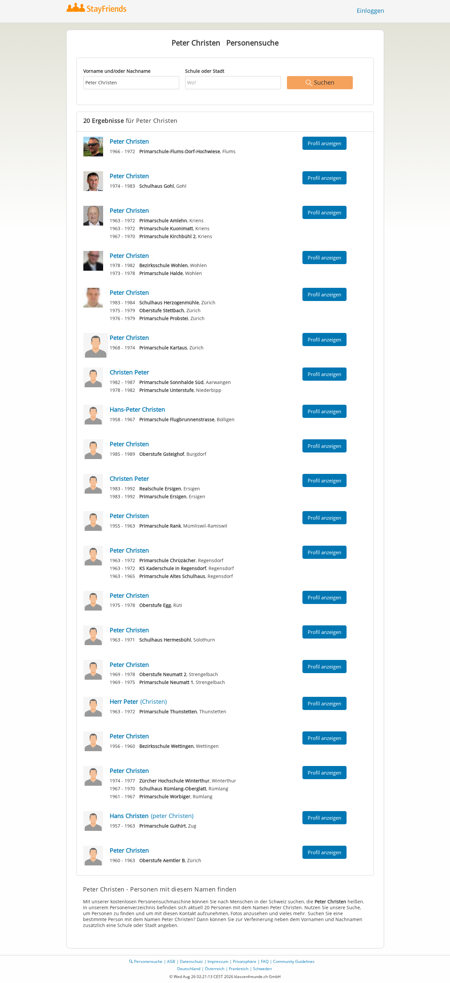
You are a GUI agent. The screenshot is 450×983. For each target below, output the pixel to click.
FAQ (264, 961)
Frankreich (238, 968)
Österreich (214, 968)
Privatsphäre (244, 961)
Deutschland (188, 968)
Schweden (262, 968)
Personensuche (148, 961)
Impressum (218, 961)
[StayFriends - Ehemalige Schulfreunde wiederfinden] (98, 8)
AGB (171, 961)
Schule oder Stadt (204, 71)
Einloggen (370, 10)
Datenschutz (191, 961)
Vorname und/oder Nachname (117, 71)
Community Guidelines (294, 961)
